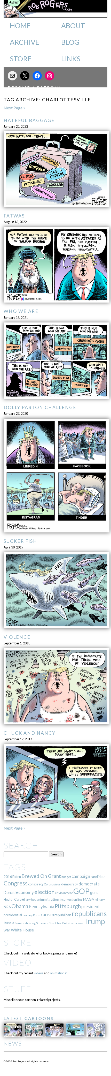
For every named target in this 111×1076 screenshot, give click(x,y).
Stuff (17, 989)
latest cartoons (29, 1018)
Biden (16, 877)
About (73, 25)
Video (18, 962)
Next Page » (14, 107)
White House (22, 930)
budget (66, 877)
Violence (17, 637)
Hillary (26, 899)
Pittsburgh (68, 906)
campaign (81, 876)
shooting (30, 923)
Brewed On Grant (41, 876)
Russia (9, 923)
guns (94, 892)
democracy (69, 884)
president (90, 906)
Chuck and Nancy (30, 733)
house (35, 899)
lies (80, 899)
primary (27, 915)
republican (62, 915)
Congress (16, 883)
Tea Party (63, 923)
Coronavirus (52, 884)
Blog (70, 42)
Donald (9, 892)
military (100, 899)
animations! (58, 973)
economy (25, 892)
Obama (19, 906)
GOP (81, 891)
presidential (13, 915)
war (7, 929)
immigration (49, 899)
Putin (36, 915)
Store (20, 59)
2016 (8, 876)
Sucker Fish (20, 541)
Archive (24, 42)
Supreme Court (46, 923)
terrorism (76, 923)
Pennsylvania (41, 906)
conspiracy (35, 884)
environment (64, 892)
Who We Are (21, 311)
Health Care (12, 899)
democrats (89, 883)
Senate (19, 923)
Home (20, 25)
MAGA (88, 899)
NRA (7, 907)
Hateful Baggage (29, 120)
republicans (89, 913)
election (44, 892)
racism (47, 914)
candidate (98, 877)
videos (38, 973)
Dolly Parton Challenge (40, 407)
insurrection (68, 899)
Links (70, 59)
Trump (94, 921)
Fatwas (14, 216)
